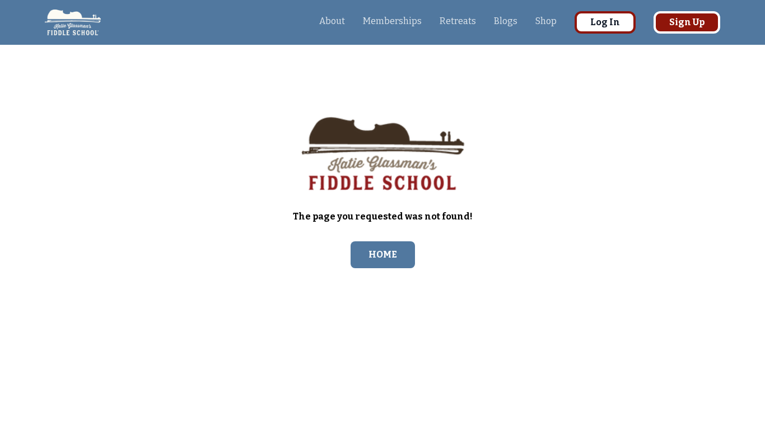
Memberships (392, 21)
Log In (605, 22)
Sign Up (687, 22)
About (332, 21)
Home (382, 254)
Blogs (505, 21)
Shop (546, 21)
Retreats (458, 21)
